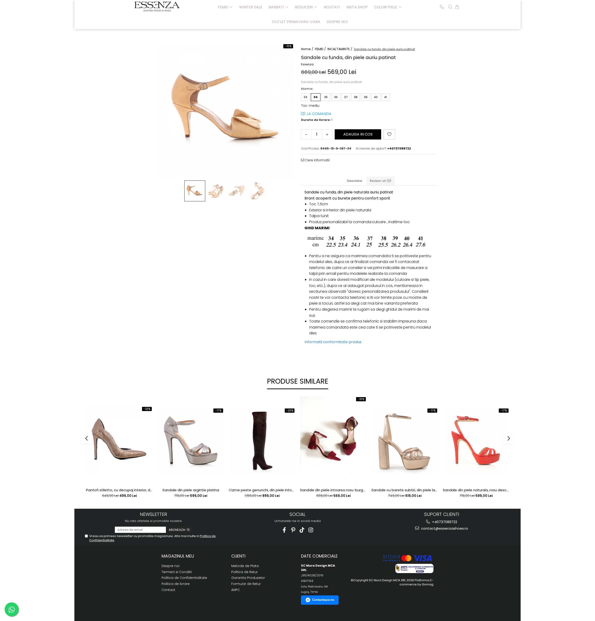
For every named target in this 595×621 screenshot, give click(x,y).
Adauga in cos (358, 134)
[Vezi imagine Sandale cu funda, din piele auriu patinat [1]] (215, 190)
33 (305, 97)
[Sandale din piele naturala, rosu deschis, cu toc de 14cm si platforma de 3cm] (476, 441)
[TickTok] (302, 530)
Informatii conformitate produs (332, 342)
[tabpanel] (226, 111)
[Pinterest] (293, 530)
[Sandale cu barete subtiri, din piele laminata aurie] (404, 441)
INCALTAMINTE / (340, 49)
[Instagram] (311, 530)
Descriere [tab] (354, 181)
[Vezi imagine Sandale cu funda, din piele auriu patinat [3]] (257, 190)
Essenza (307, 64)
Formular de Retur (246, 583)
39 (365, 97)
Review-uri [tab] (380, 181)
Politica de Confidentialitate (184, 577)
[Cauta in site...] (450, 7)
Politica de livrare (176, 583)
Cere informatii (317, 160)
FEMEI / (321, 49)
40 (376, 97)
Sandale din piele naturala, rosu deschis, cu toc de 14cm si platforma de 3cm (476, 490)
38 (355, 97)
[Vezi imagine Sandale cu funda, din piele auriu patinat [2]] (236, 190)
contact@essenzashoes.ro (444, 528)
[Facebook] (284, 530)
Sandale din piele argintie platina (190, 490)
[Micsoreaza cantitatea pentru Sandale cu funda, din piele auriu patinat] (306, 134)
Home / (307, 49)
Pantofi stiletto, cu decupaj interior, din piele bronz (119, 490)
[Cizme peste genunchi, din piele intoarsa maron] (262, 441)
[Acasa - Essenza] (158, 6)
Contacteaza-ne (323, 599)
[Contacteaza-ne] (442, 7)
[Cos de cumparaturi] (457, 7)
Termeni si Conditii (177, 572)
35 (326, 97)
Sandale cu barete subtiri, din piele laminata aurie (404, 490)
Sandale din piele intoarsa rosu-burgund (333, 490)
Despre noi (337, 21)
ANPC (235, 590)
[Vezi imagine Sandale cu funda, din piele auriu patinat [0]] (194, 190)
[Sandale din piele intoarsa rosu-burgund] (333, 440)
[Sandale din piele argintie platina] (190, 441)
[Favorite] (389, 134)
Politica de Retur (244, 572)
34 (316, 97)
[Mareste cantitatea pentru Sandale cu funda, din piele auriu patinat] (327, 134)
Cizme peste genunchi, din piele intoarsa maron (262, 490)
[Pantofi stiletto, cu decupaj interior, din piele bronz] (119, 441)
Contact (168, 590)
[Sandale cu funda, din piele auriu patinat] (226, 111)
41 (385, 97)
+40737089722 (444, 521)
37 (345, 97)
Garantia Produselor (248, 577)
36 (336, 97)
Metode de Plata (245, 566)
